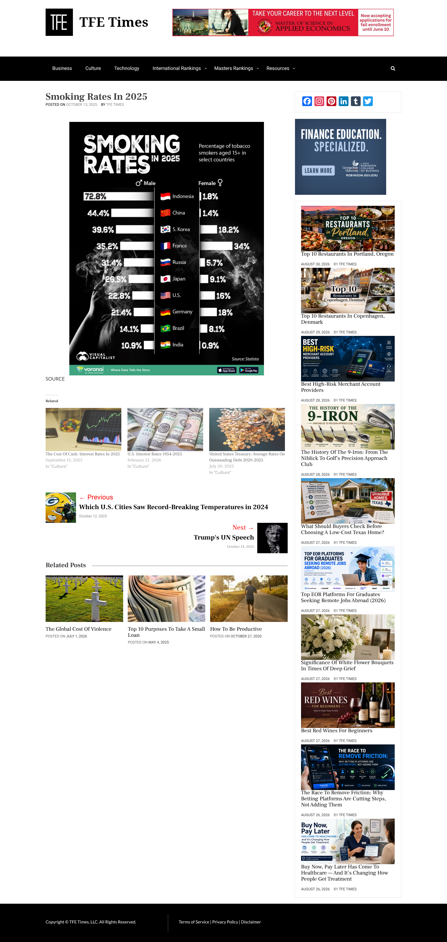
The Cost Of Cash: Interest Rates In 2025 (83, 454)
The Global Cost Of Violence (79, 629)
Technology (126, 68)
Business (62, 68)
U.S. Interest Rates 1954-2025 (154, 454)
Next (243, 527)
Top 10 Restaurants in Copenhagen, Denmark (343, 319)
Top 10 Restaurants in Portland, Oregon (347, 254)
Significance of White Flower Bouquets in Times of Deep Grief (347, 666)
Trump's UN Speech (224, 537)
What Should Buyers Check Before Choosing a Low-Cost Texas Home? (342, 530)
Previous (96, 497)
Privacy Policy (225, 921)
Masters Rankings (233, 68)
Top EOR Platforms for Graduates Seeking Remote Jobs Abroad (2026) (343, 598)
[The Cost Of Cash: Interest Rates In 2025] (83, 429)
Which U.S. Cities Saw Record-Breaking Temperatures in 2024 (173, 507)
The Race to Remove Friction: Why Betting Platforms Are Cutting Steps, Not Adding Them (343, 799)
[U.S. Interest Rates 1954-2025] (165, 429)
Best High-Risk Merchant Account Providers (340, 387)
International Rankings (177, 68)
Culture (93, 68)
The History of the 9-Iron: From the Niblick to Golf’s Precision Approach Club (344, 459)
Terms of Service (194, 921)
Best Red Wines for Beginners (336, 731)
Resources (277, 68)
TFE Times (115, 104)
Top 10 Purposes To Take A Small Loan (166, 632)
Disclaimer (251, 921)
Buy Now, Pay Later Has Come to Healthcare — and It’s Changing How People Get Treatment (344, 873)
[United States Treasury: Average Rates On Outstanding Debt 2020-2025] (247, 429)
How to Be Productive (236, 629)
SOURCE (55, 379)
